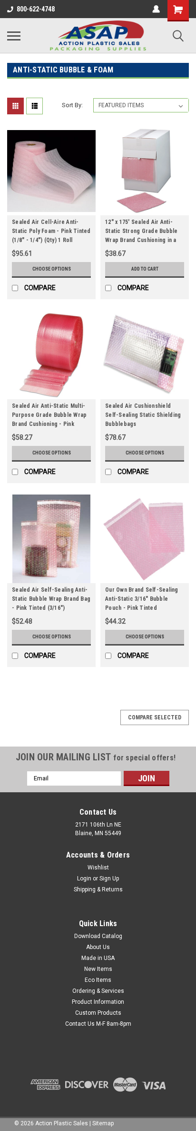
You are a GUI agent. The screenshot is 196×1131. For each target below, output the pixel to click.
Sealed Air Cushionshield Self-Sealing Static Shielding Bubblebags (143, 415)
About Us (98, 947)
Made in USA (98, 958)
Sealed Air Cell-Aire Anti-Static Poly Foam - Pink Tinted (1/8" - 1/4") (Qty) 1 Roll (51, 231)
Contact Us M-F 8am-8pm (98, 1023)
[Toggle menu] (13, 35)
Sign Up (109, 878)
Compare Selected (154, 717)
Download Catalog (98, 936)
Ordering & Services (98, 991)
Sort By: (72, 105)
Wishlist (98, 867)
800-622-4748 (36, 9)
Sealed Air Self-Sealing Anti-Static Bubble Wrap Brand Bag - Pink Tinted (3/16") (51, 598)
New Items (98, 969)
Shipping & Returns (98, 889)
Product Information (98, 1002)
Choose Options (51, 269)
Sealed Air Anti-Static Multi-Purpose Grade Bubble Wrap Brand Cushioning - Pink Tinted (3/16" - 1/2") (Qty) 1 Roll (49, 416)
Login (84, 878)
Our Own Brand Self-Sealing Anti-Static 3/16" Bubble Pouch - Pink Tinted (141, 598)
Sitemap (103, 1123)
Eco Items (98, 980)
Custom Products (98, 1013)
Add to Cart (144, 269)
